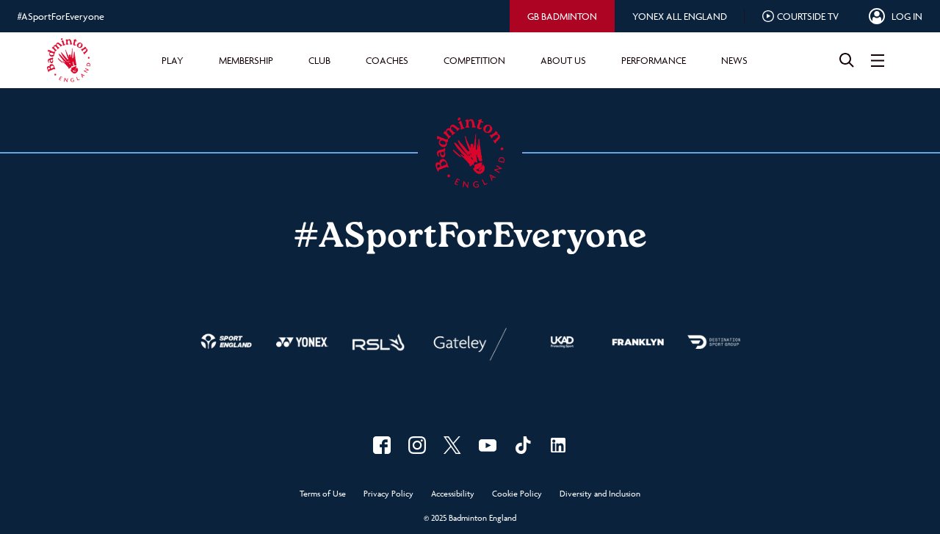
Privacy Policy (388, 494)
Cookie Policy (517, 494)
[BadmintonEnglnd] (452, 445)
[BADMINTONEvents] (487, 445)
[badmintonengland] (382, 445)
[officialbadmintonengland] (417, 445)
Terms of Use (323, 494)
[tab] (562, 16)
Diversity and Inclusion (600, 494)
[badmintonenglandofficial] (523, 445)
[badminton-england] (558, 445)
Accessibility (452, 494)
